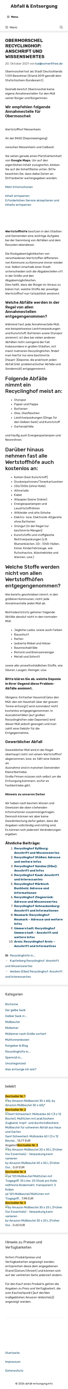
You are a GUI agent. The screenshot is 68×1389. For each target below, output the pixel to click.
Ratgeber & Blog (16, 1045)
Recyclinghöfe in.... (23, 955)
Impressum (13, 1361)
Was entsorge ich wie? (20, 1069)
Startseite (12, 1353)
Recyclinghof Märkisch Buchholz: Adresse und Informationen (31, 888)
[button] (61, 27)
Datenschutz (14, 1370)
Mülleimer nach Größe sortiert (25, 1033)
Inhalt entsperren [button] (17, 196)
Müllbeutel (12, 1022)
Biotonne (11, 1004)
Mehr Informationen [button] (19, 187)
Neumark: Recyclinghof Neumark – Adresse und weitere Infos (38, 919)
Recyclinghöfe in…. (18, 1051)
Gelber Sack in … (16, 1016)
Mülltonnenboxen (17, 1039)
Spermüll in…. (14, 1057)
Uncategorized (15, 1063)
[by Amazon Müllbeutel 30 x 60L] (28, 1100)
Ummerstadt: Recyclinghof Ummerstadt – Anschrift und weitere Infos (36, 933)
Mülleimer (11, 1028)
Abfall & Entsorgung (34, 6)
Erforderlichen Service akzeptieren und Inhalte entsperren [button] (32, 203)
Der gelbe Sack (15, 1010)
